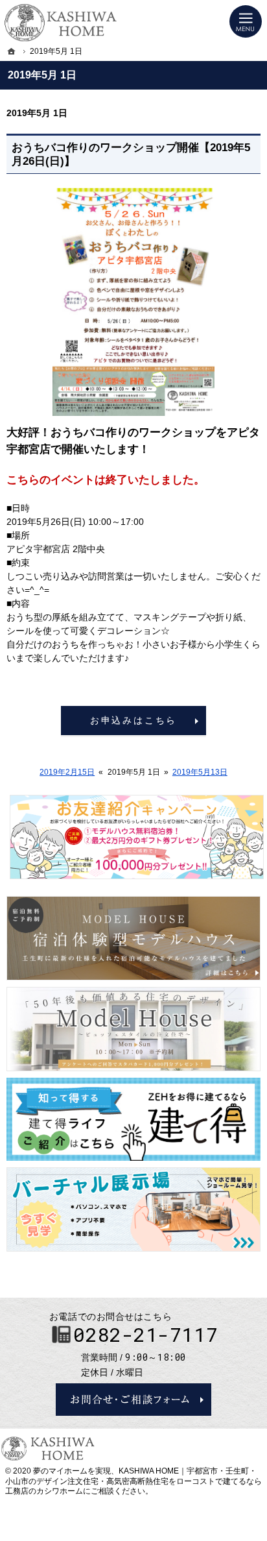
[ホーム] (11, 51)
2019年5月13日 (199, 772)
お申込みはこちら (133, 720)
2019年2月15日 (67, 772)
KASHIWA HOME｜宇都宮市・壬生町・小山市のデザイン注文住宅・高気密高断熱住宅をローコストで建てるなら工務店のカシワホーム (133, 1481)
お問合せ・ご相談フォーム (133, 1399)
